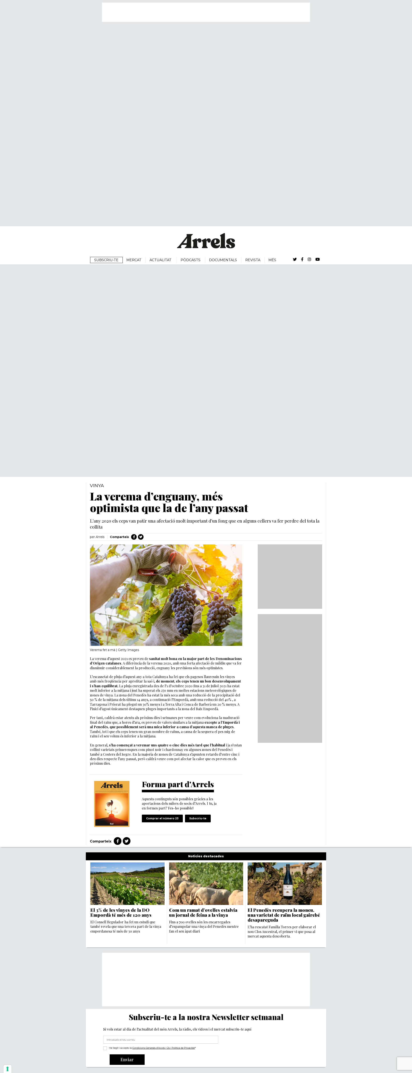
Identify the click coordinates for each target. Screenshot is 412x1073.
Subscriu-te (197, 818)
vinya (97, 485)
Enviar (127, 1059)
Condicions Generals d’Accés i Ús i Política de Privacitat (163, 1047)
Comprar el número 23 (162, 818)
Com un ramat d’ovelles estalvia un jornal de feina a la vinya (203, 912)
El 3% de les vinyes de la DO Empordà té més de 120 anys (120, 912)
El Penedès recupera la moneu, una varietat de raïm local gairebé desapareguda (284, 914)
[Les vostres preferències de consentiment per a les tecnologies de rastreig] (7, 1069)
